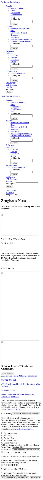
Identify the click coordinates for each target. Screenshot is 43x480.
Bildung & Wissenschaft (20, 28)
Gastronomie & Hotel (19, 33)
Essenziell (7, 450)
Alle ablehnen (35, 478)
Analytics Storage (10, 433)
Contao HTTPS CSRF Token (15, 452)
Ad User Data (9, 438)
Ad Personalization (11, 440)
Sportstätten (15, 37)
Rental (13, 10)
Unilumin (9, 53)
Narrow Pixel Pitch (18, 8)
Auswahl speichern (8, 478)
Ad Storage (8, 436)
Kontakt (9, 87)
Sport (13, 17)
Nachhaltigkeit (11, 71)
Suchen (14, 24)
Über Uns (14, 55)
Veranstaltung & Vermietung (21, 39)
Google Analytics (10, 443)
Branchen (9, 26)
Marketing (8, 414)
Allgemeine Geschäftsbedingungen (20, 394)
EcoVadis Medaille (18, 73)
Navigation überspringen (10, 2)
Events (13, 62)
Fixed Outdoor (16, 15)
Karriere (14, 57)
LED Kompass (11, 85)
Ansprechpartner (7, 373)
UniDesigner (10, 83)
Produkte (9, 6)
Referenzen (10, 51)
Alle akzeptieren (22, 478)
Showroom (15, 60)
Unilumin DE (11, 190)
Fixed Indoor (15, 13)
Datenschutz (5, 397)
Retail (13, 31)
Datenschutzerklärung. (25, 429)
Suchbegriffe (15, 19)
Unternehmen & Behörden (21, 41)
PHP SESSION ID (11, 465)
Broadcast (14, 35)
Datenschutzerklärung (15, 409)
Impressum (15, 397)
